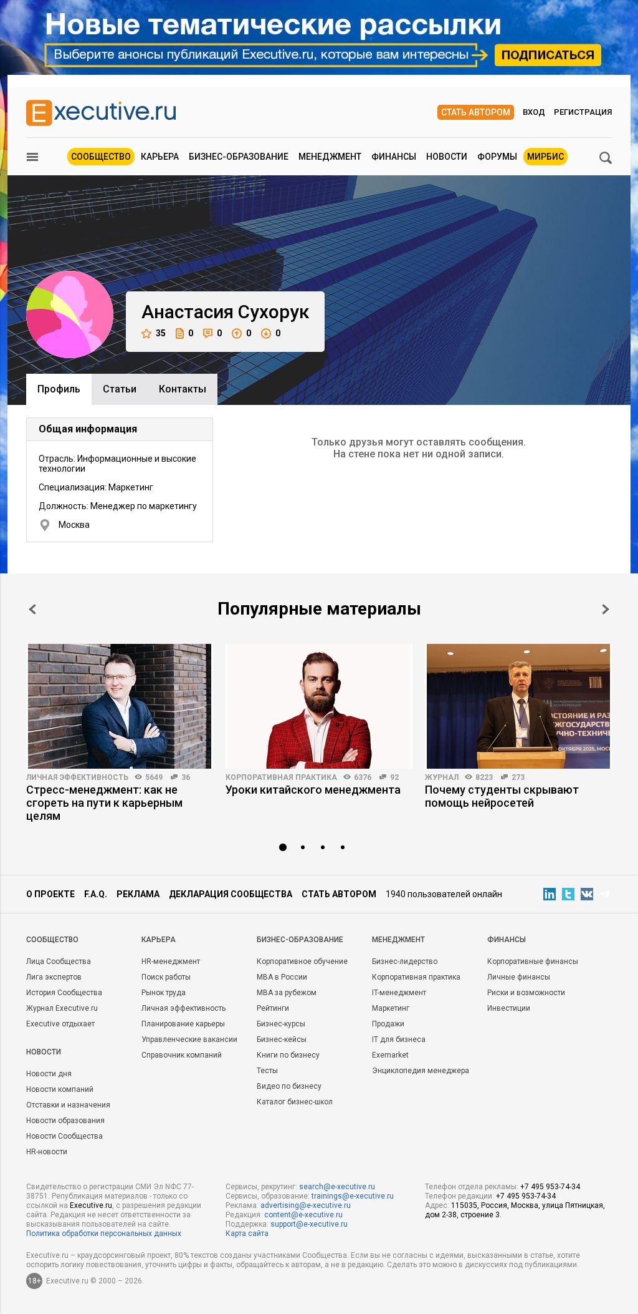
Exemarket (390, 1055)
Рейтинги (273, 1008)
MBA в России (282, 977)
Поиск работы (166, 977)
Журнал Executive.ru (62, 1008)
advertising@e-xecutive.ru (305, 1205)
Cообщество (52, 939)
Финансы (393, 157)
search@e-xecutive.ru (337, 1186)
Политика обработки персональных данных (103, 1233)
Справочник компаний (181, 1055)
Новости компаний (59, 1089)
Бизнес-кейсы (282, 1039)
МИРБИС (545, 157)
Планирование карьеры (183, 1024)
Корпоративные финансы (532, 961)
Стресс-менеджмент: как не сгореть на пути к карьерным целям (104, 802)
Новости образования (65, 1120)
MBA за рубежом (287, 992)
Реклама (138, 894)
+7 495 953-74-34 (550, 1186)
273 (518, 777)
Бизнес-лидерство (404, 961)
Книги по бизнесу (288, 1055)
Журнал (442, 777)
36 (185, 777)
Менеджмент (329, 157)
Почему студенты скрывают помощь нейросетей (502, 796)
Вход (534, 112)
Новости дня (49, 1073)
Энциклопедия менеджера (420, 1070)
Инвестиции (508, 1008)
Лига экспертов (54, 977)
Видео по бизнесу (289, 1086)
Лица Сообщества (58, 961)
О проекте (50, 894)
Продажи (388, 1024)
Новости (446, 157)
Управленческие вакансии (189, 1039)
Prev (32, 609)
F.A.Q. (95, 894)
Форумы (497, 157)
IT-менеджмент (399, 992)
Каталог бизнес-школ (295, 1101)
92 (394, 777)
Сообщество (101, 157)
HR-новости (46, 1151)
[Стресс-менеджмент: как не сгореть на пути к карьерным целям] (119, 706)
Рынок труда (163, 992)
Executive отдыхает (60, 1024)
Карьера (160, 157)
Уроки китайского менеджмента (313, 789)
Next (605, 609)
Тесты (267, 1070)
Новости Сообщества (64, 1136)
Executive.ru (91, 1205)
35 (161, 333)
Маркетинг (390, 1008)
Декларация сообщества (230, 894)
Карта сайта (247, 1233)
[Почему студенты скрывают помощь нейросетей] (518, 706)
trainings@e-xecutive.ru (353, 1196)
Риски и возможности (526, 992)
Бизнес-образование (238, 157)
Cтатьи (119, 389)
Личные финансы (518, 977)
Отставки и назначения (68, 1105)
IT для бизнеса (399, 1039)
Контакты (182, 389)
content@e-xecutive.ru (303, 1214)
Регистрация (583, 112)
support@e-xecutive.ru (309, 1224)
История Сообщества (64, 992)
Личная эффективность (77, 777)
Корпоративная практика (281, 777)
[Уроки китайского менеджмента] (319, 706)
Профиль (58, 389)
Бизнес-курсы (281, 1024)
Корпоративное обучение (302, 961)
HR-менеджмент (170, 961)
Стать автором (475, 112)
